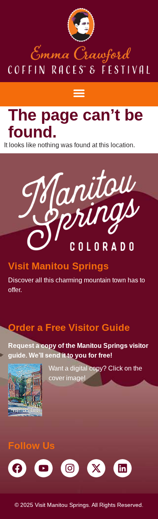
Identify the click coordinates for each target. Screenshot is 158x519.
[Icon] (79, 41)
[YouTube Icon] (17, 468)
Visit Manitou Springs (58, 266)
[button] (79, 93)
